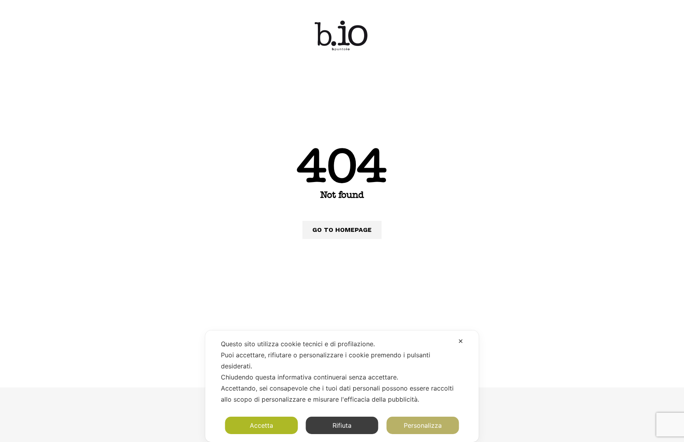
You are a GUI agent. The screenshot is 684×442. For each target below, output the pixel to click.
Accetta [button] (261, 425)
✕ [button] (460, 341)
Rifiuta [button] (342, 425)
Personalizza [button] (423, 425)
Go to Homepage (342, 229)
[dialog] (342, 386)
